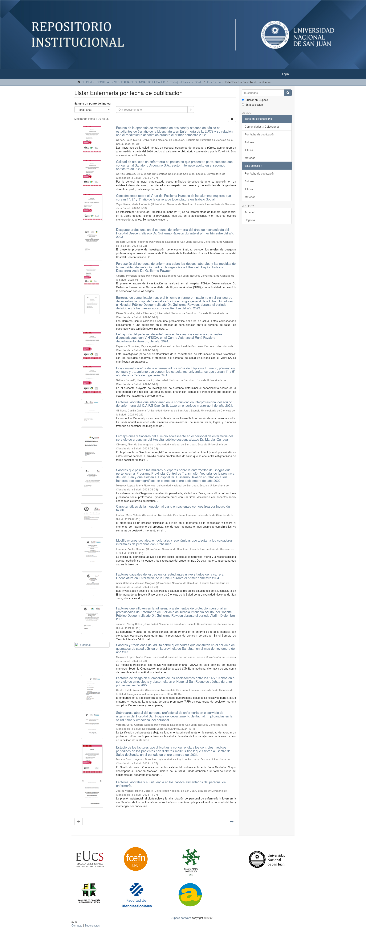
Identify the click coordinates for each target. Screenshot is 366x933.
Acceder (250, 212)
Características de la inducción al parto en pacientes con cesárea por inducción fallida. (173, 508)
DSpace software (181, 918)
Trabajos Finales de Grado (186, 82)
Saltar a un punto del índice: (92, 103)
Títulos (249, 150)
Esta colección (254, 104)
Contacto (76, 925)
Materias (250, 158)
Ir (191, 109)
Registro (250, 220)
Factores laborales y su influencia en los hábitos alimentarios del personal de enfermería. (171, 783)
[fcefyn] (145, 859)
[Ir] (288, 92)
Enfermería (214, 82)
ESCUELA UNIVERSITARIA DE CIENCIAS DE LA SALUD (131, 82)
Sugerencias (92, 925)
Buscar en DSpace (257, 100)
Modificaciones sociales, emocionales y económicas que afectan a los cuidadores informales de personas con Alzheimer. (174, 542)
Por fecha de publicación (259, 134)
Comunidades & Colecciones (262, 126)
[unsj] (97, 859)
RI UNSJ (86, 82)
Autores (249, 142)
